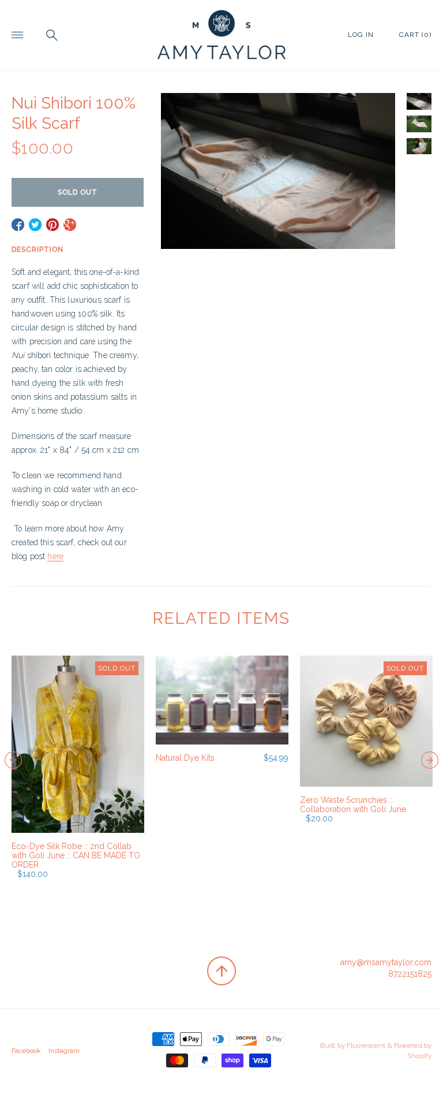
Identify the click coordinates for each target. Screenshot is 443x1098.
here (55, 556)
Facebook (26, 1051)
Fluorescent (366, 1045)
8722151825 (409, 973)
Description (37, 249)
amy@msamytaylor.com (385, 962)
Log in (361, 35)
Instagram (64, 1051)
